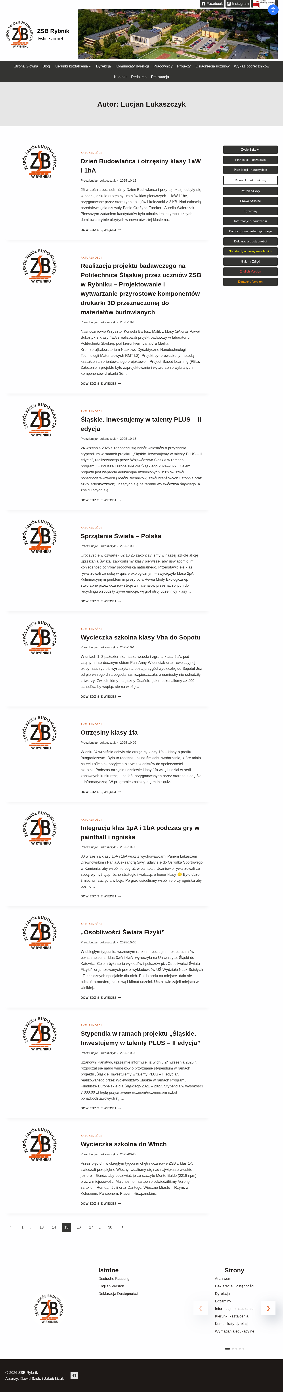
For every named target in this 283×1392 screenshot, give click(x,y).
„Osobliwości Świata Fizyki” (123, 932)
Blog (46, 66)
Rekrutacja (160, 77)
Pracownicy (163, 66)
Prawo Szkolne (250, 201)
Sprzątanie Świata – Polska (121, 536)
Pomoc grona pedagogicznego (250, 231)
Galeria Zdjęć (250, 261)
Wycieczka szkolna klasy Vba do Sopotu (140, 637)
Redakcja (139, 77)
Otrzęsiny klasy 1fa (109, 732)
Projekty (184, 66)
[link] (234, 1313)
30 (110, 1227)
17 (91, 1227)
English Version (111, 1286)
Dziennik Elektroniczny (250, 180)
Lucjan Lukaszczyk (102, 180)
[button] (268, 1308)
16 (79, 1227)
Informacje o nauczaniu (250, 221)
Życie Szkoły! (250, 149)
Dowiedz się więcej (101, 230)
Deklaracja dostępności (250, 241)
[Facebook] (74, 1375)
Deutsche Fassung (113, 1279)
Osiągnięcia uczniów (212, 66)
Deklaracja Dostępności (118, 1294)
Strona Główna (26, 66)
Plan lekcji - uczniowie (250, 159)
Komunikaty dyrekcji (132, 66)
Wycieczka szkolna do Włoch (124, 1144)
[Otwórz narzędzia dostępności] (273, 9)
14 (54, 1227)
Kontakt (120, 77)
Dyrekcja (103, 66)
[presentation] (39, 192)
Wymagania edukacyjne (234, 1331)
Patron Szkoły (250, 191)
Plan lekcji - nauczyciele (250, 169)
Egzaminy (250, 211)
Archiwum (223, 1279)
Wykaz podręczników (251, 66)
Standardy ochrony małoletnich (250, 251)
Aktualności (91, 153)
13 (42, 1227)
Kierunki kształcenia (231, 1316)
